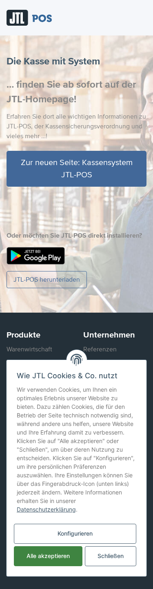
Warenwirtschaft (29, 349)
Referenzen (100, 349)
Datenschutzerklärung (46, 509)
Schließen (111, 555)
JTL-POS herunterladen (46, 279)
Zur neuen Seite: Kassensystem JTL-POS (77, 169)
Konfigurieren (75, 533)
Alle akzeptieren (48, 555)
